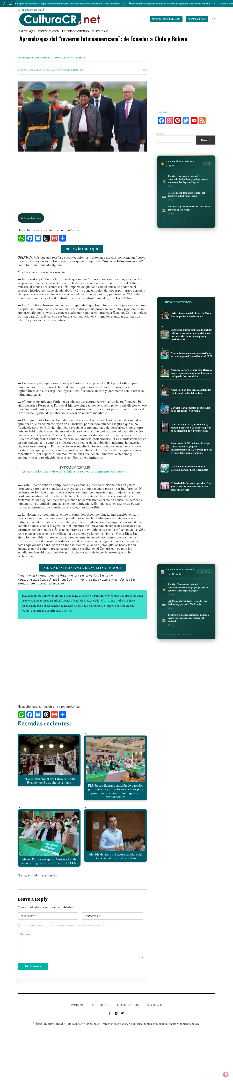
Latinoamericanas (62, 57)
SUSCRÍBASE (154, 1005)
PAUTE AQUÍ (78, 1005)
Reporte (80, 57)
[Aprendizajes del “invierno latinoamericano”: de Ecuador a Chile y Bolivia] (82, 158)
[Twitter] (122, 1013)
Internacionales (38, 57)
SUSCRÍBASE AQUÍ (197, 19)
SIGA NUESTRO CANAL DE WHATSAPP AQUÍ (82, 567)
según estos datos (59, 610)
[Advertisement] (82, 179)
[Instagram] (116, 1013)
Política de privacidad (48, 1023)
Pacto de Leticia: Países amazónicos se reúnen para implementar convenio (76, 471)
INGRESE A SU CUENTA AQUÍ (166, 19)
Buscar (161, 134)
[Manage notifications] (226, 1074)
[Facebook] (110, 1013)
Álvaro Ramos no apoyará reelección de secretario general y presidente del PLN (144, 3)
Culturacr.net (111, 600)
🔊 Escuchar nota (30, 218)
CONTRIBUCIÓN (101, 1005)
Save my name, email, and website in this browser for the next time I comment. (63, 925)
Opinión (22, 57)
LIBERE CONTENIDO (128, 1005)
